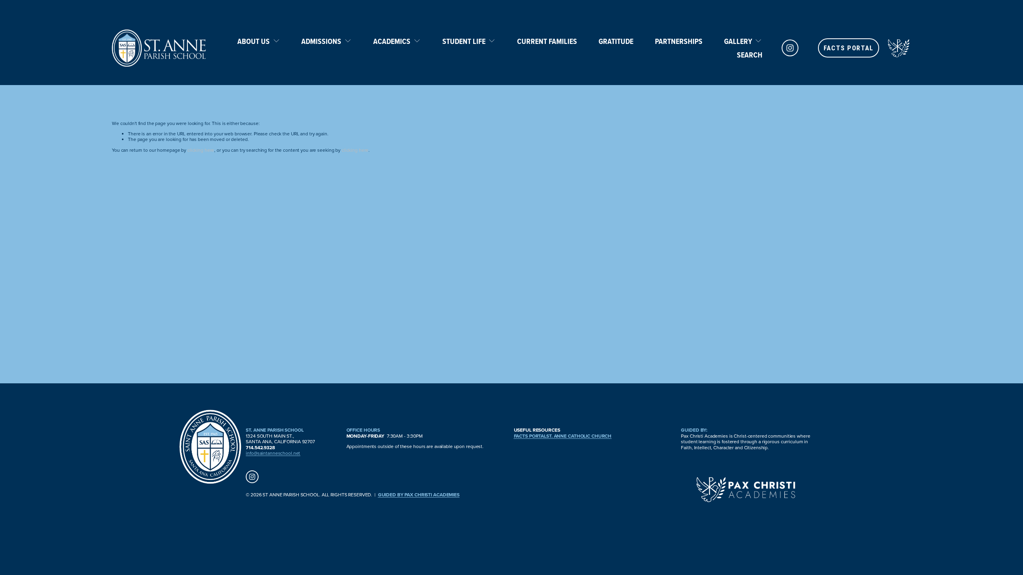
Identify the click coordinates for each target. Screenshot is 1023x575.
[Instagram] (790, 48)
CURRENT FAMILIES (547, 41)
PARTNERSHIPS (679, 41)
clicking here (200, 150)
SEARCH (749, 54)
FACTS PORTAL (849, 48)
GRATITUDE (616, 41)
